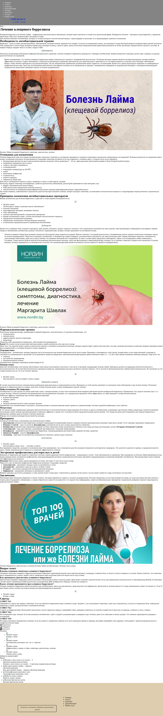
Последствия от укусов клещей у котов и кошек (21, 379)
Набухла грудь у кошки (12, 678)
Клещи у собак (8, 596)
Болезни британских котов (13, 682)
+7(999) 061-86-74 (17, 19)
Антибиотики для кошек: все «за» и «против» (23, 642)
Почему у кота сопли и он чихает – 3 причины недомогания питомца (29, 664)
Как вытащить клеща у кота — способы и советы (21, 446)
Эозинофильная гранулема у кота (15, 674)
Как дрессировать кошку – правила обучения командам (24, 670)
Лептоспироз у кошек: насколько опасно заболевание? (23, 206)
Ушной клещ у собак (14, 654)
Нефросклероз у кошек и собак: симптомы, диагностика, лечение (31, 648)
